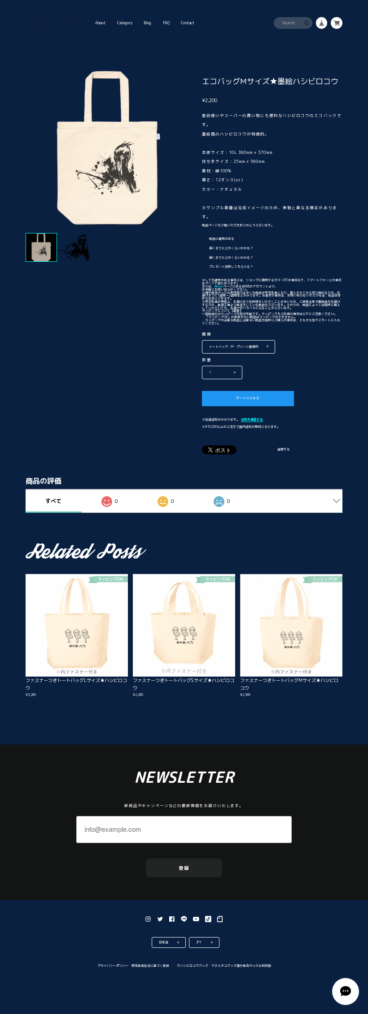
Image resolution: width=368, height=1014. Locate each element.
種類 (207, 334)
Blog (147, 23)
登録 (184, 868)
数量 (207, 360)
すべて (53, 501)
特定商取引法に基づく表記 (150, 966)
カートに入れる (247, 398)
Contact (187, 23)
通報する (283, 449)
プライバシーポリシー (113, 966)
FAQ (166, 23)
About (100, 23)
